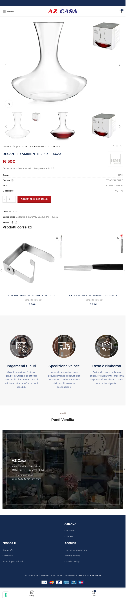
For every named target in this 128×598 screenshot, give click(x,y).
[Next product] (121, 146)
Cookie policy (72, 561)
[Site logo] (63, 11)
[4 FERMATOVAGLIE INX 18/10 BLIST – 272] (32, 263)
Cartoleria (7, 555)
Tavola (54, 216)
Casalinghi (43, 216)
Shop (15, 146)
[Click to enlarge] (8, 103)
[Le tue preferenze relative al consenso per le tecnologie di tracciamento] (6, 595)
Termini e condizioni (75, 550)
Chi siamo (69, 530)
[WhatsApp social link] (16, 222)
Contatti (69, 536)
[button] (5, 65)
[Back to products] (117, 146)
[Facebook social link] (12, 222)
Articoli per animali (13, 561)
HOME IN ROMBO (32, 300)
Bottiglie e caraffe (26, 216)
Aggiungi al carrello (34, 199)
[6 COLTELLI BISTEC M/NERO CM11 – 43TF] (93, 263)
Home (5, 146)
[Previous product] (113, 146)
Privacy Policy (72, 555)
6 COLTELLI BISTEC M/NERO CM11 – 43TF (93, 295)
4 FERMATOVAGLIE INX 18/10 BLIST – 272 (32, 295)
